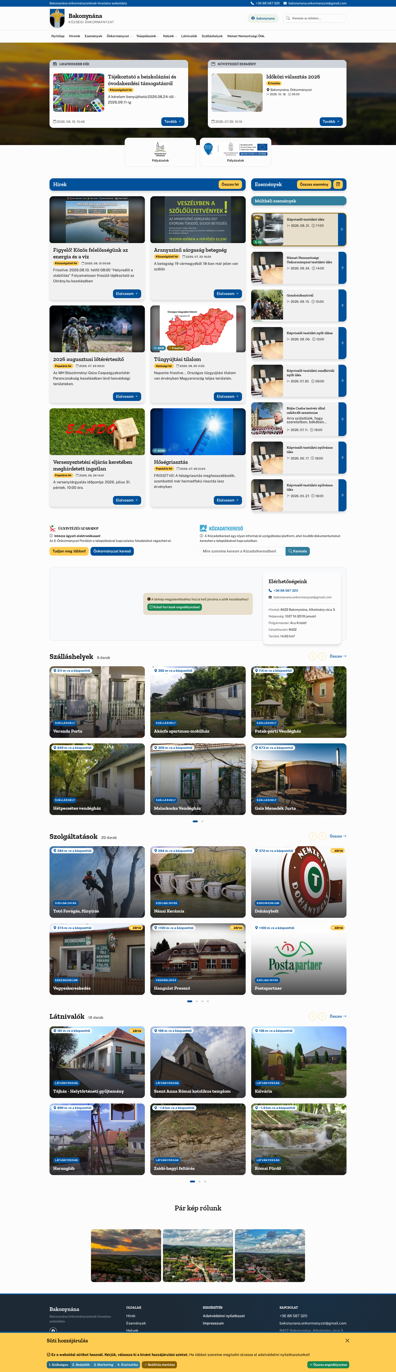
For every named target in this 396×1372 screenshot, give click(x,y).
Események (93, 36)
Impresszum (213, 1323)
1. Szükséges (58, 1364)
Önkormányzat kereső (112, 551)
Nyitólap (57, 36)
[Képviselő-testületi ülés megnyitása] (342, 229)
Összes (336, 656)
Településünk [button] (146, 36)
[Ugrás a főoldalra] (57, 18)
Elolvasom (125, 293)
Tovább (171, 121)
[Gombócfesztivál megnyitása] (342, 305)
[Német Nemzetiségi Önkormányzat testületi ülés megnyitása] (342, 268)
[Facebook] (53, 1331)
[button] (195, 821)
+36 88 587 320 (268, 3)
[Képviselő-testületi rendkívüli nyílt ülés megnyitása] (342, 381)
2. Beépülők (81, 1364)
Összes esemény (314, 184)
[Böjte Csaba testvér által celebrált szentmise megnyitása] (342, 419)
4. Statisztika (127, 1364)
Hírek (130, 1316)
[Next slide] (322, 656)
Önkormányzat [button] (118, 36)
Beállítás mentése (161, 1364)
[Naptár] (338, 184)
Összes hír (230, 184)
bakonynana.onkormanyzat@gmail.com (317, 3)
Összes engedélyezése (330, 1364)
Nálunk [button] (169, 36)
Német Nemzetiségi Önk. (246, 36)
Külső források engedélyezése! (176, 607)
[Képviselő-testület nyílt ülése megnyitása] (342, 343)
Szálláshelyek (212, 36)
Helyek (132, 1330)
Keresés (299, 551)
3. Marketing (103, 1364)
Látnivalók (189, 36)
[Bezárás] (347, 1340)
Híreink (74, 36)
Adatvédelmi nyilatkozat (224, 1316)
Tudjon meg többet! (69, 551)
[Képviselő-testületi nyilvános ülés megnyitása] (342, 458)
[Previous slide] (312, 656)
